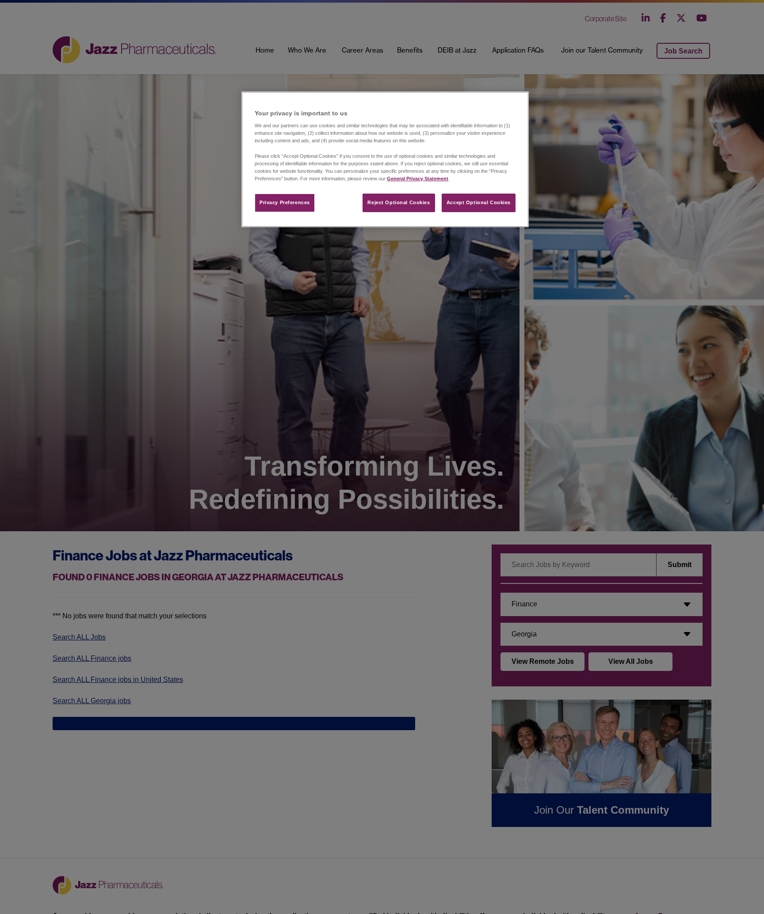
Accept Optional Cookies (479, 202)
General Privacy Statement (417, 178)
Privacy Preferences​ (285, 202)
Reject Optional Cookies (398, 202)
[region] (385, 159)
